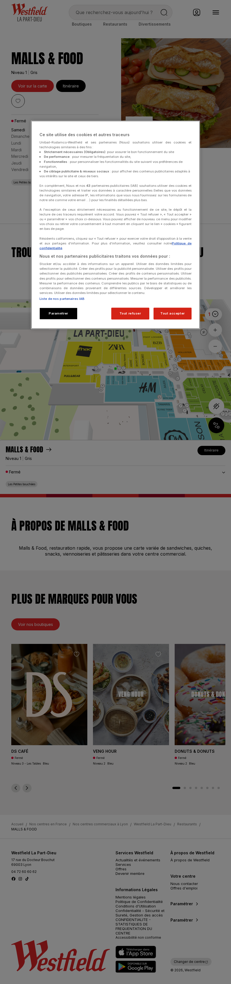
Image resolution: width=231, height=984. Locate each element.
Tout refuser (130, 313)
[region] (115, 224)
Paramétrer (58, 313)
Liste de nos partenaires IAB (62, 298)
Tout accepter (172, 313)
